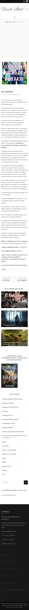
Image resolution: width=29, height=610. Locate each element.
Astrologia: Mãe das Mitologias (10, 419)
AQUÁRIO (22, 259)
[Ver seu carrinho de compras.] (26, 1)
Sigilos (4, 462)
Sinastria (4, 470)
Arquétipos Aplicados (7, 403)
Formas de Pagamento (6, 575)
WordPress (9, 607)
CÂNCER (20, 254)
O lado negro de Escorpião (9, 306)
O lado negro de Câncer (8, 325)
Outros (3, 88)
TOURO (8, 254)
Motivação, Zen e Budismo (9, 454)
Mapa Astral (5, 446)
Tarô (3, 474)
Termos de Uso (5, 554)
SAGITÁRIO (5, 259)
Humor (4, 442)
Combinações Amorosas (8, 423)
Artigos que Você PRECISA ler (10, 407)
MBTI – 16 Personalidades (9, 450)
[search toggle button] (24, 1)
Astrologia (5, 411)
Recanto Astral (15, 603)
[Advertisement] (14, 40)
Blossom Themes (15, 605)
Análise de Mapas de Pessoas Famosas (12, 399)
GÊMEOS (14, 254)
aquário (3, 269)
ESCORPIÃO (16, 257)
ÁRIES (3, 254)
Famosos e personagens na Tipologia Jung (13, 431)
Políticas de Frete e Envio (7, 582)
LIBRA (10, 257)
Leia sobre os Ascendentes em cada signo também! (14, 265)
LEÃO (25, 254)
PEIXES (3, 261)
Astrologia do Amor (7, 415)
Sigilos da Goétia (6, 466)
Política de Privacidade (7, 561)
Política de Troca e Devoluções (9, 568)
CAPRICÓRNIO (13, 259)
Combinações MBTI (7, 427)
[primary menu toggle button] (14, 17)
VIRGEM (4, 257)
